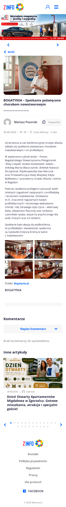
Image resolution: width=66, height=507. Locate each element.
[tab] (11, 423)
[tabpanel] (33, 27)
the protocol (33, 482)
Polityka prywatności (33, 461)
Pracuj (33, 475)
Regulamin (33, 468)
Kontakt (33, 454)
